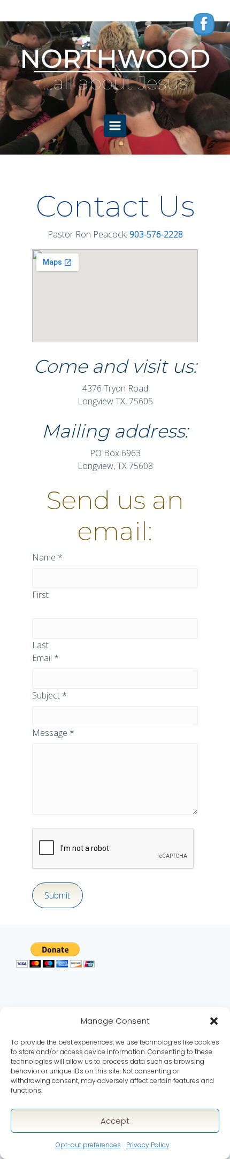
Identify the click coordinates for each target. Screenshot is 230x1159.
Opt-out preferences (88, 1144)
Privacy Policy (148, 1144)
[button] (214, 1021)
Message (53, 733)
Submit (57, 895)
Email (45, 658)
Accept (115, 1120)
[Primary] (115, 125)
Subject (49, 695)
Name (47, 557)
